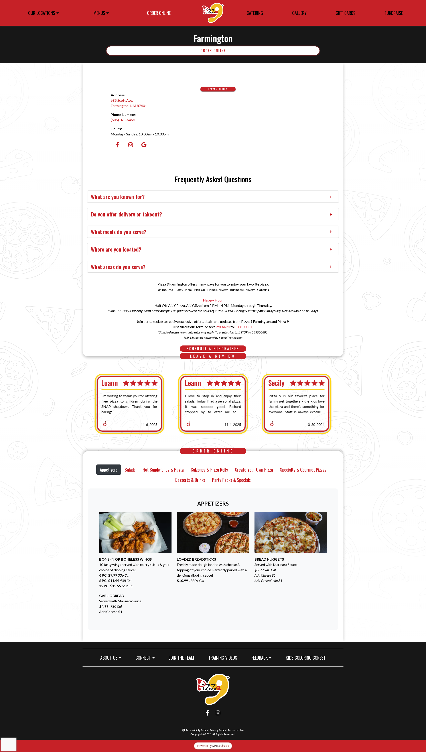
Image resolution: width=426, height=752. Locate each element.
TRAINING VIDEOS (222, 657)
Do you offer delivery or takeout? (126, 214)
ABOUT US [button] (109, 657)
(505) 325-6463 (123, 120)
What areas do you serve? (118, 267)
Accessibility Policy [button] (196, 730)
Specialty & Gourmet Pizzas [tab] (303, 469)
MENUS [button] (99, 13)
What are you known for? (118, 196)
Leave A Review (222, 89)
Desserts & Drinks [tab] (190, 479)
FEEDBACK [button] (259, 657)
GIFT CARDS (347, 14)
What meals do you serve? (118, 232)
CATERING (255, 13)
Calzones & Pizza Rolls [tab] (209, 469)
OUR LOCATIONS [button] (41, 13)
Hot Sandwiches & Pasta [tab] (163, 469)
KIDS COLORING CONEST (306, 657)
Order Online (256, 50)
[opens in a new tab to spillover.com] (213, 745)
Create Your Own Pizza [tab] (254, 469)
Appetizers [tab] (109, 469)
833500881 (243, 327)
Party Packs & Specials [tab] (231, 479)
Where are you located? (116, 249)
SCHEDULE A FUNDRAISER (216, 348)
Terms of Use (236, 730)
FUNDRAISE (394, 13)
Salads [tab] (130, 469)
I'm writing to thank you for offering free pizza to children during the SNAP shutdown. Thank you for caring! (129, 404)
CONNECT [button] (143, 657)
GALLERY (299, 13)
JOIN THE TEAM (183, 657)
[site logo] (213, 13)
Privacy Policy (218, 730)
